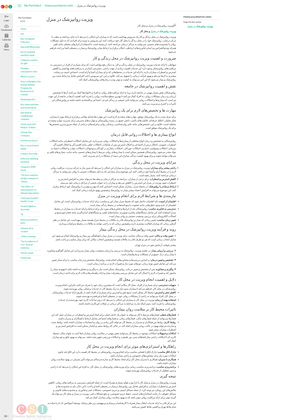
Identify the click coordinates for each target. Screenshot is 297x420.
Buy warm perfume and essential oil (30, 106)
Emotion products (29, 140)
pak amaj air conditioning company (27, 115)
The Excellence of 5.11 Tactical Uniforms (29, 244)
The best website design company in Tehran (29, 178)
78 (22, 214)
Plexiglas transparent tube (29, 70)
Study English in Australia (28, 208)
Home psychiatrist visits (29, 221)
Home (23, 28)
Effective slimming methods (29, 160)
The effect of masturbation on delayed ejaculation (30, 189)
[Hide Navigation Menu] (19, 5)
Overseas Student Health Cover (30, 199)
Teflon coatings (28, 236)
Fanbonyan (26, 257)
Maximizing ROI (28, 99)
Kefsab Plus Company (26, 134)
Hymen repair (27, 252)
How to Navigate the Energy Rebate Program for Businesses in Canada (31, 88)
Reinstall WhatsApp (30, 47)
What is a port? (28, 76)
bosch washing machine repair (28, 53)
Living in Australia (29, 153)
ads (22, 33)
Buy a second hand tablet (30, 147)
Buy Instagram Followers (28, 40)
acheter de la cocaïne (27, 230)
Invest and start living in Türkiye (28, 126)
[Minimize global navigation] (6, 416)
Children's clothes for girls (29, 62)
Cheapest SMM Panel (28, 168)
